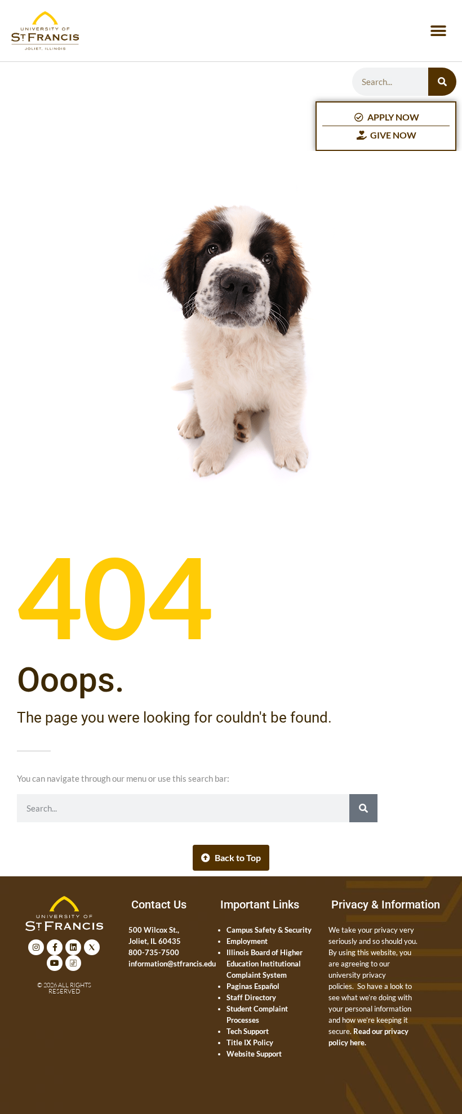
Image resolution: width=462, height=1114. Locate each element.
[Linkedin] (73, 947)
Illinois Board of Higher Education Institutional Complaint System (264, 963)
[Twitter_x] (92, 947)
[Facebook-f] (55, 947)
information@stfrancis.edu (172, 963)
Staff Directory (251, 997)
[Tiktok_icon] (73, 963)
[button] (438, 30)
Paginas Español (252, 986)
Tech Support (247, 1031)
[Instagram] (36, 947)
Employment (247, 941)
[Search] (442, 82)
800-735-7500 (153, 952)
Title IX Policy (249, 1042)
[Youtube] (55, 963)
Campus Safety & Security (269, 929)
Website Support (254, 1053)
